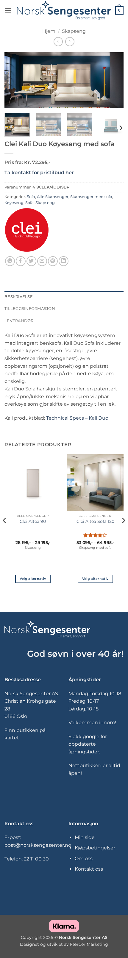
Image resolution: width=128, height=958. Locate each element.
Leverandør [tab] (19, 321)
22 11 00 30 (36, 859)
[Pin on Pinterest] (53, 261)
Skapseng (74, 31)
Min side (85, 837)
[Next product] (58, 41)
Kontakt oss (89, 869)
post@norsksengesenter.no (37, 845)
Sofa (31, 196)
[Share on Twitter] (31, 261)
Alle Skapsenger (52, 196)
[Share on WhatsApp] (10, 261)
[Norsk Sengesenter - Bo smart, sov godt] (64, 10)
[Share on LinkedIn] (63, 261)
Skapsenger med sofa (91, 196)
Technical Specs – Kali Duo (77, 418)
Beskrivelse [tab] (18, 296)
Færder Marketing (89, 944)
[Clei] (26, 230)
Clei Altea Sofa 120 (95, 521)
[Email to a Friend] (42, 261)
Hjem (48, 31)
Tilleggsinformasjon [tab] (29, 308)
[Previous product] (69, 41)
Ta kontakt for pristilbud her (39, 172)
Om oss (84, 858)
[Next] (113, 80)
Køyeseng (14, 202)
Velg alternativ (33, 579)
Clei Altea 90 (33, 521)
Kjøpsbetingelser (95, 848)
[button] (8, 10)
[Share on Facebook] (21, 261)
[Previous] (14, 80)
